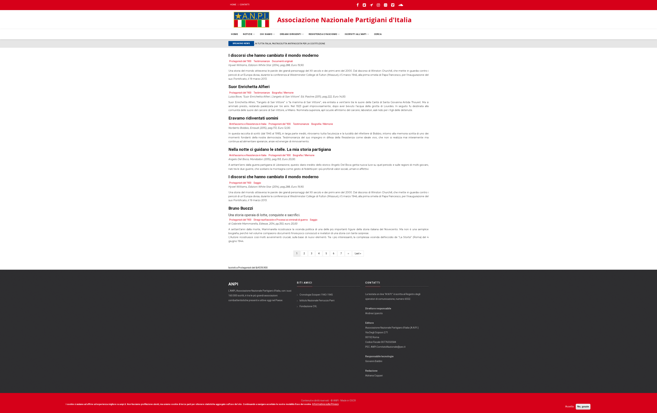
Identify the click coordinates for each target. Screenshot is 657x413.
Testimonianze (262, 61)
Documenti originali (282, 61)
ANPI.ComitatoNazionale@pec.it (388, 346)
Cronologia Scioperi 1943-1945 (316, 294)
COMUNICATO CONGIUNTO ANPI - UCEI (275, 43)
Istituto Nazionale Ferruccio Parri (317, 300)
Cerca (378, 34)
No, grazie (583, 406)
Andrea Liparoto (374, 313)
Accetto (569, 406)
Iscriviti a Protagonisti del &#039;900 (248, 267)
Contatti (244, 4)
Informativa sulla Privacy (325, 404)
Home (233, 4)
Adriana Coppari (374, 375)
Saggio (257, 182)
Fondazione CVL (308, 306)
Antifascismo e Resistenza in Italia (247, 124)
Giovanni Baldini (373, 361)
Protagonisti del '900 (240, 61)
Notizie (248, 34)
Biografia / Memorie (283, 92)
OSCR (353, 400)
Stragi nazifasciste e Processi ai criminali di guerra (281, 219)
